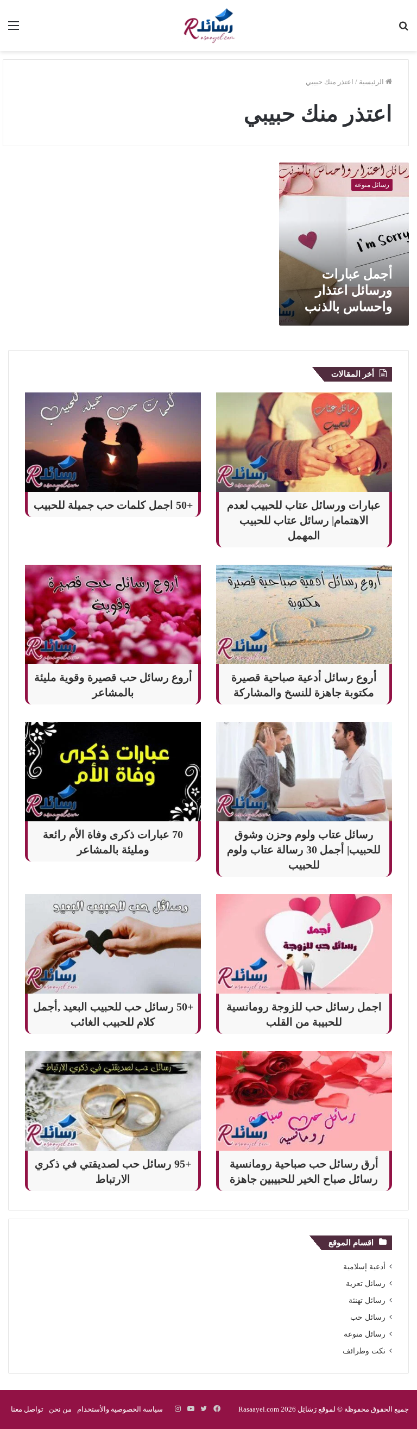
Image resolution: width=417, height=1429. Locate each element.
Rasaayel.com (258, 1409)
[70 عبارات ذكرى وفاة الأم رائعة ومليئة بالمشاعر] (113, 771)
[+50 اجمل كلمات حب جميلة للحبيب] (113, 442)
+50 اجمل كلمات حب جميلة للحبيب (113, 505)
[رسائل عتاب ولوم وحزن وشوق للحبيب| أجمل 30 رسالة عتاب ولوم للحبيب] (304, 771)
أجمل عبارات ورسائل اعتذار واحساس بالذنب (349, 290)
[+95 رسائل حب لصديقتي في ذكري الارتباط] (113, 1101)
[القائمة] (13, 29)
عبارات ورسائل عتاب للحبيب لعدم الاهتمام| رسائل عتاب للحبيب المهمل (304, 520)
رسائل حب (368, 1317)
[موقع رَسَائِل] (208, 25)
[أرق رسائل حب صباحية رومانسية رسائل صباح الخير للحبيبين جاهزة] (304, 1101)
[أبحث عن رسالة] (403, 29)
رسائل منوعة (365, 1334)
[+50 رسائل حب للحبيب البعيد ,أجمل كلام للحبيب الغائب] (113, 944)
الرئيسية (372, 82)
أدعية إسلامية (364, 1267)
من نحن (60, 1409)
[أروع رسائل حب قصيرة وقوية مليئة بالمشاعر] (113, 614)
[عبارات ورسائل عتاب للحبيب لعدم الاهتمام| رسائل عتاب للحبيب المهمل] (304, 442)
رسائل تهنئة (367, 1300)
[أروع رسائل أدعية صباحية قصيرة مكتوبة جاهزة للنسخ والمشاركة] (304, 614)
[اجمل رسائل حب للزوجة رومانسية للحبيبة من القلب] (304, 944)
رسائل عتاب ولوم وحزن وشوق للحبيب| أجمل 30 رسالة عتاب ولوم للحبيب (304, 849)
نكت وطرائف (364, 1351)
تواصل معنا (27, 1409)
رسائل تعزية (366, 1284)
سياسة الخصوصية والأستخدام (120, 1409)
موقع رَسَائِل (315, 1409)
